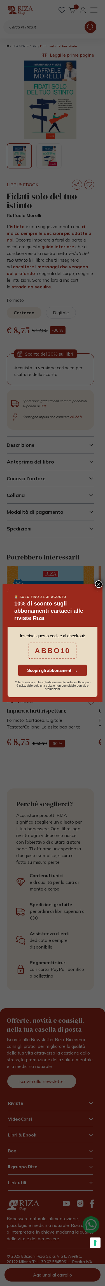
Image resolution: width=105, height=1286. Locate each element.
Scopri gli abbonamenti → (52, 670)
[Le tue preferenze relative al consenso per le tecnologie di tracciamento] (95, 1242)
